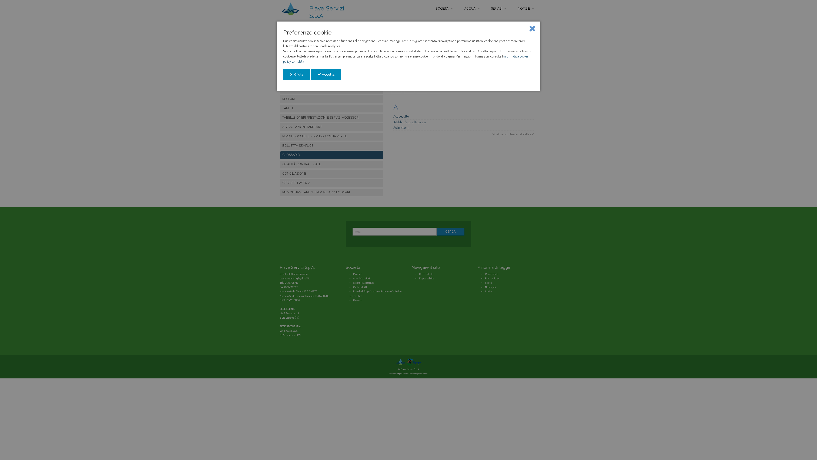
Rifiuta (301, 76)
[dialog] (408, 56)
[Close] (532, 28)
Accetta (331, 76)
